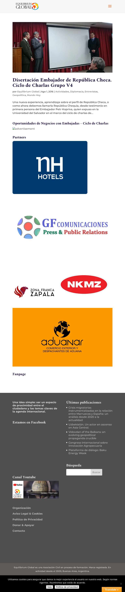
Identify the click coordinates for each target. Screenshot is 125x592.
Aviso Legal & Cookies (28, 513)
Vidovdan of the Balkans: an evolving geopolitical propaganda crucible (87, 435)
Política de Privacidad (27, 519)
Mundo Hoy (34, 95)
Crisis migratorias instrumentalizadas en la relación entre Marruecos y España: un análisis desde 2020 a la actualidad (90, 414)
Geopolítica (19, 95)
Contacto (19, 530)
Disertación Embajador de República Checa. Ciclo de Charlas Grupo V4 (62, 82)
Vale (49, 587)
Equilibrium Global (28, 91)
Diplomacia (76, 91)
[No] (121, 583)
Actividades (62, 91)
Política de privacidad (67, 587)
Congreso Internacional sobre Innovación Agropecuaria (88, 444)
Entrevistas (91, 91)
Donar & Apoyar (23, 525)
